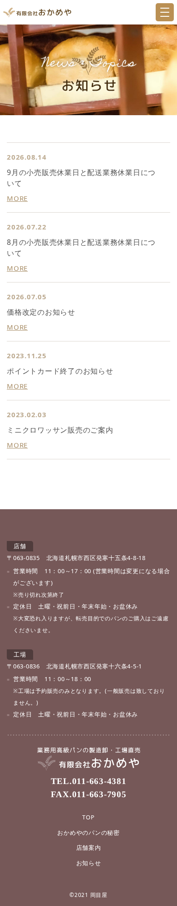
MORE (17, 198)
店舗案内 (88, 847)
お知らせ (88, 863)
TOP (88, 817)
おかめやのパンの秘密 (88, 832)
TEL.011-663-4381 (88, 781)
